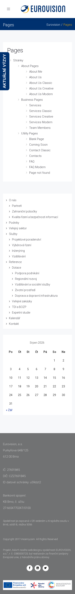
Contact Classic (40, 150)
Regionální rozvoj (26, 278)
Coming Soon (38, 144)
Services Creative (41, 116)
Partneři (17, 205)
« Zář (9, 410)
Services (35, 105)
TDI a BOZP (19, 307)
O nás (12, 200)
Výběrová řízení (21, 245)
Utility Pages (29, 133)
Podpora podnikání (27, 273)
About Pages (30, 66)
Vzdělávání (19, 256)
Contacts (35, 156)
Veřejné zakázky (22, 301)
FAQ (31, 161)
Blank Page (36, 139)
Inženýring (18, 250)
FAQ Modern (37, 167)
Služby (13, 234)
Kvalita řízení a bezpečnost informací (35, 217)
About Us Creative (41, 88)
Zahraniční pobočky (24, 211)
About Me (35, 71)
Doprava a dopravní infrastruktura (36, 295)
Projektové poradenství (26, 239)
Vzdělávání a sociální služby (32, 284)
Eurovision (53, 24)
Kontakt (14, 323)
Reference (15, 262)
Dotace (16, 267)
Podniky (14, 222)
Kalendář (14, 318)
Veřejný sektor (18, 228)
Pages (15, 50)
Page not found (39, 173)
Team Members (40, 128)
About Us (35, 77)
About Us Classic (40, 83)
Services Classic (40, 111)
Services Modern (40, 122)
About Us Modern (41, 94)
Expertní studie (21, 312)
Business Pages (32, 100)
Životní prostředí (25, 290)
